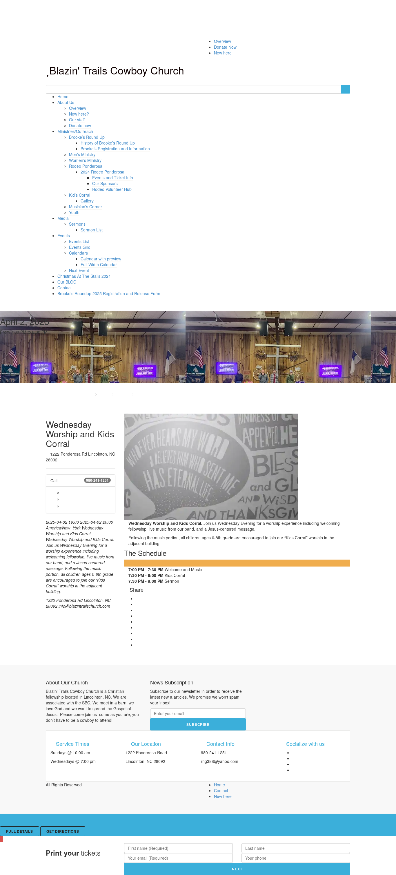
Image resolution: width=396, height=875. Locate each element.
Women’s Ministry (85, 160)
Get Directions (62, 831)
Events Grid (79, 247)
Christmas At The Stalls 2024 (84, 276)
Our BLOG (67, 282)
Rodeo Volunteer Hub (112, 189)
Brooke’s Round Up (87, 137)
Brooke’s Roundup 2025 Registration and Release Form (108, 293)
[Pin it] (137, 627)
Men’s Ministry (82, 154)
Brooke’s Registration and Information (115, 148)
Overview (222, 41)
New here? (79, 114)
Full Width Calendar (99, 264)
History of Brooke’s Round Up (108, 143)
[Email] (137, 645)
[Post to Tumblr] (137, 621)
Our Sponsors (105, 183)
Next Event (79, 270)
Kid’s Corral (79, 195)
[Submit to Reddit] (137, 633)
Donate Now (225, 47)
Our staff (77, 120)
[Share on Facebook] (137, 604)
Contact (64, 288)
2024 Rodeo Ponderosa (102, 172)
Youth (74, 212)
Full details (19, 831)
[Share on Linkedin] (137, 639)
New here (223, 53)
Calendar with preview (101, 259)
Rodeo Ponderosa (85, 166)
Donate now (80, 125)
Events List (79, 241)
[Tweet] (137, 610)
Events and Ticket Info (112, 177)
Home (62, 96)
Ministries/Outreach (75, 131)
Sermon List (92, 230)
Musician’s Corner (85, 206)
